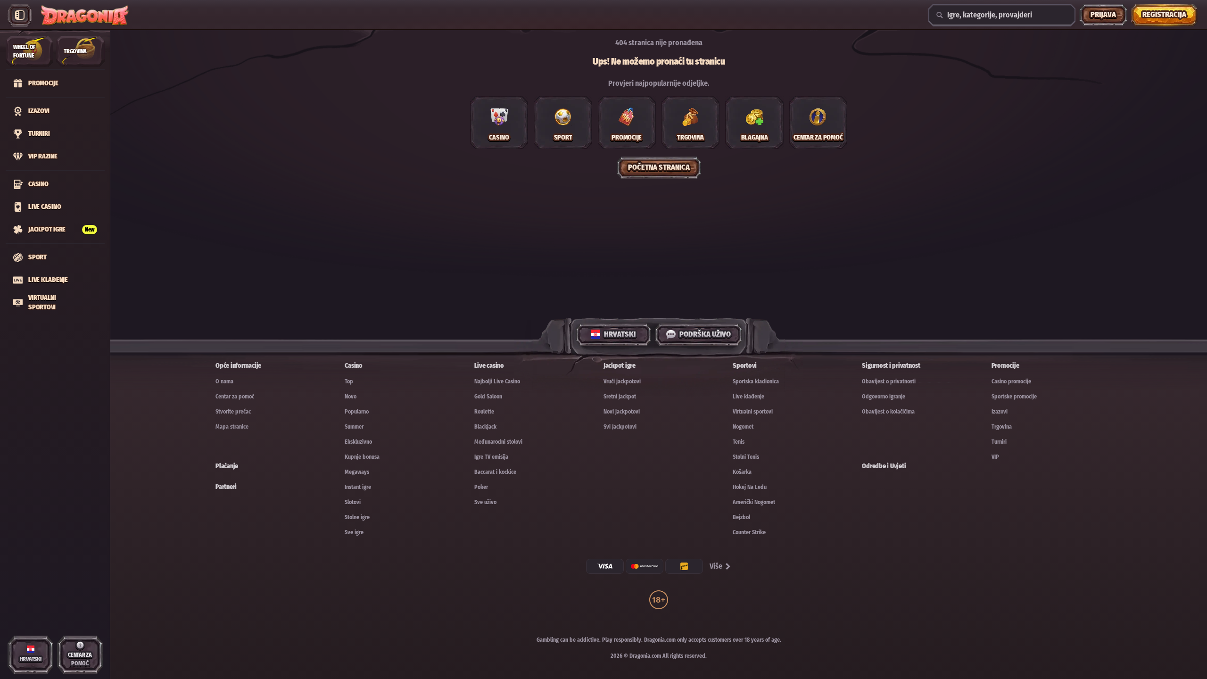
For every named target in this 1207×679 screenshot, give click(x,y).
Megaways (357, 472)
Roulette (484, 411)
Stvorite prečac (233, 411)
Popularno (357, 411)
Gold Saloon (488, 396)
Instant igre (358, 487)
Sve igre (354, 532)
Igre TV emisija (491, 457)
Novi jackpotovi (622, 411)
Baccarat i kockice (495, 472)
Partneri (226, 487)
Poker (481, 487)
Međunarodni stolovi (498, 442)
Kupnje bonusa (362, 457)
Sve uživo (485, 502)
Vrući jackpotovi (622, 381)
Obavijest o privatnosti (889, 381)
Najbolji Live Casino (497, 381)
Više (716, 566)
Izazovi (1000, 411)
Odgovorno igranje (883, 396)
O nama (224, 381)
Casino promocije (1011, 381)
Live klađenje (748, 396)
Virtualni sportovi (753, 411)
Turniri (999, 442)
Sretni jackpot (620, 396)
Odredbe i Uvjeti (884, 466)
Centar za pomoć (234, 396)
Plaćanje (226, 466)
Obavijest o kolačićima (888, 411)
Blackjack (485, 426)
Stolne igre (357, 517)
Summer (354, 426)
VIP (995, 457)
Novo (350, 396)
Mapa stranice (231, 426)
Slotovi (353, 502)
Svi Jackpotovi (620, 426)
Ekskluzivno (358, 442)
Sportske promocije (1014, 396)
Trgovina (1002, 426)
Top (349, 381)
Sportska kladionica (756, 381)
